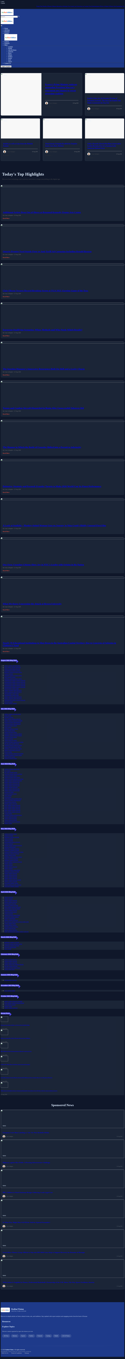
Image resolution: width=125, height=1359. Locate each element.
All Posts (7, 30)
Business (7, 31)
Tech (9, 60)
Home (6, 28)
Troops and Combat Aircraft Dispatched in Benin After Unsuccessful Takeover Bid (43, 408)
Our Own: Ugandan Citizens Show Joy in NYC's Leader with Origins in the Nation (43, 564)
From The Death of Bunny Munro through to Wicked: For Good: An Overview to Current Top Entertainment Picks (57, 6)
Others (10, 55)
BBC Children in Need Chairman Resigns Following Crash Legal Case (16, 1051)
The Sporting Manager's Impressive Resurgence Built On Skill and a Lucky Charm (44, 369)
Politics (10, 56)
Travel (10, 61)
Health (10, 48)
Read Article (48, 106)
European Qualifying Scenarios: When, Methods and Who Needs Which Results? (42, 329)
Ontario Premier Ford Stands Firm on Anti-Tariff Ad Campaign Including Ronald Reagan (47, 251)
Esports (6, 33)
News (10, 53)
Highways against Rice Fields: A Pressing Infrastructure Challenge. (15, 1038)
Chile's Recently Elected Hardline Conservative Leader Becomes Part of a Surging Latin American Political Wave (104, 146)
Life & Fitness (12, 50)
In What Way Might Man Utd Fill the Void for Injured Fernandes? (15, 1064)
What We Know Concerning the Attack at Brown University (32, 603)
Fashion (6, 41)
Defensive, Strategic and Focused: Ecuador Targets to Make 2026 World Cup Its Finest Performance (52, 486)
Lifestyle (10, 51)
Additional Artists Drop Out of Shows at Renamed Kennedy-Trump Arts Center (42, 212)
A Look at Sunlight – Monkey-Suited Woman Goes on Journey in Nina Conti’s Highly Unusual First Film (54, 525)
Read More (6, 218)
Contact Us (7, 63)
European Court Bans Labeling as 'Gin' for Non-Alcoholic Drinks (15, 1025)
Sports (10, 58)
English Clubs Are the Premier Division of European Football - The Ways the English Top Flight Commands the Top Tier (104, 100)
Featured (6, 43)
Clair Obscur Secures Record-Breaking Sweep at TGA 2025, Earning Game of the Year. (45, 290)
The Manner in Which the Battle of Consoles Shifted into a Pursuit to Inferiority (42, 447)
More (6, 45)
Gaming (10, 46)
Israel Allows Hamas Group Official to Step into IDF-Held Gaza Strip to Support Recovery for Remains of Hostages (26, 1077)
